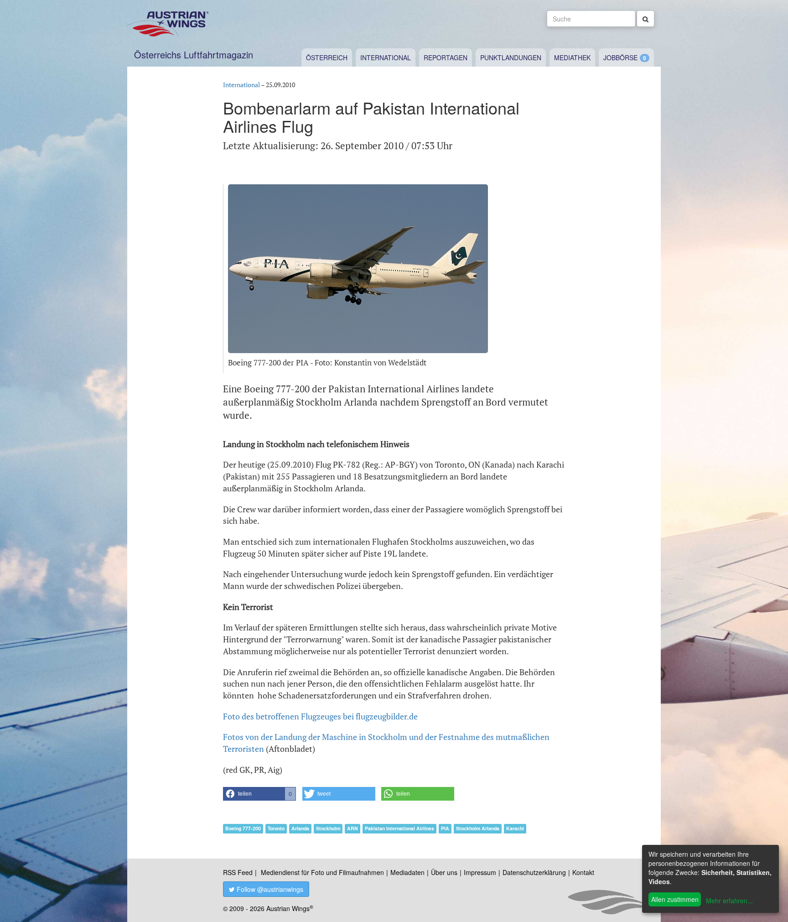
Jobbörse (620, 57)
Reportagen (445, 57)
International (385, 57)
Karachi (515, 828)
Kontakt (583, 872)
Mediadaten (407, 872)
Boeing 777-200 (243, 828)
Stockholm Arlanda (477, 828)
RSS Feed (238, 872)
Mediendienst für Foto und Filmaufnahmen (322, 872)
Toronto (276, 828)
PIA (445, 828)
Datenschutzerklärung (534, 872)
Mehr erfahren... (729, 900)
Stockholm (328, 828)
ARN (352, 828)
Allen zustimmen (675, 899)
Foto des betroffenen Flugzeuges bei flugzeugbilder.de (320, 716)
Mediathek (572, 57)
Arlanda (300, 828)
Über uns (444, 872)
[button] (259, 794)
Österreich (326, 57)
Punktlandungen (510, 57)
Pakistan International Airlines (399, 828)
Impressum (480, 872)
